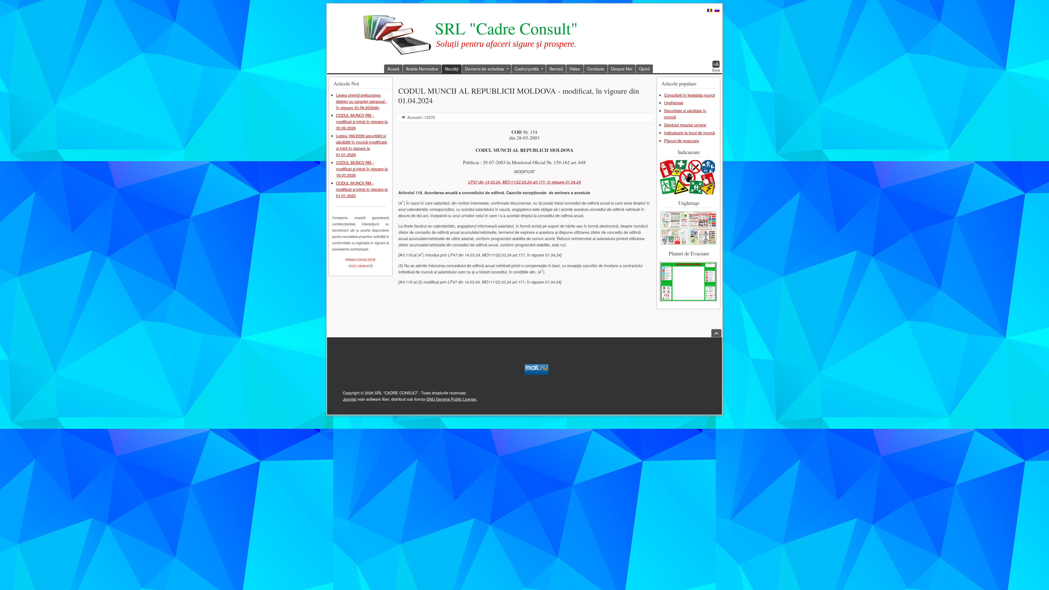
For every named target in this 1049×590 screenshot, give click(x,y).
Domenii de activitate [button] (484, 69)
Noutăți (451, 69)
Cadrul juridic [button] (527, 69)
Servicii (556, 69)
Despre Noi (621, 69)
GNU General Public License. (451, 399)
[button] (716, 66)
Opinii (644, 69)
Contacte (595, 69)
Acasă (393, 69)
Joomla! (349, 399)
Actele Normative (422, 69)
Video (574, 69)
